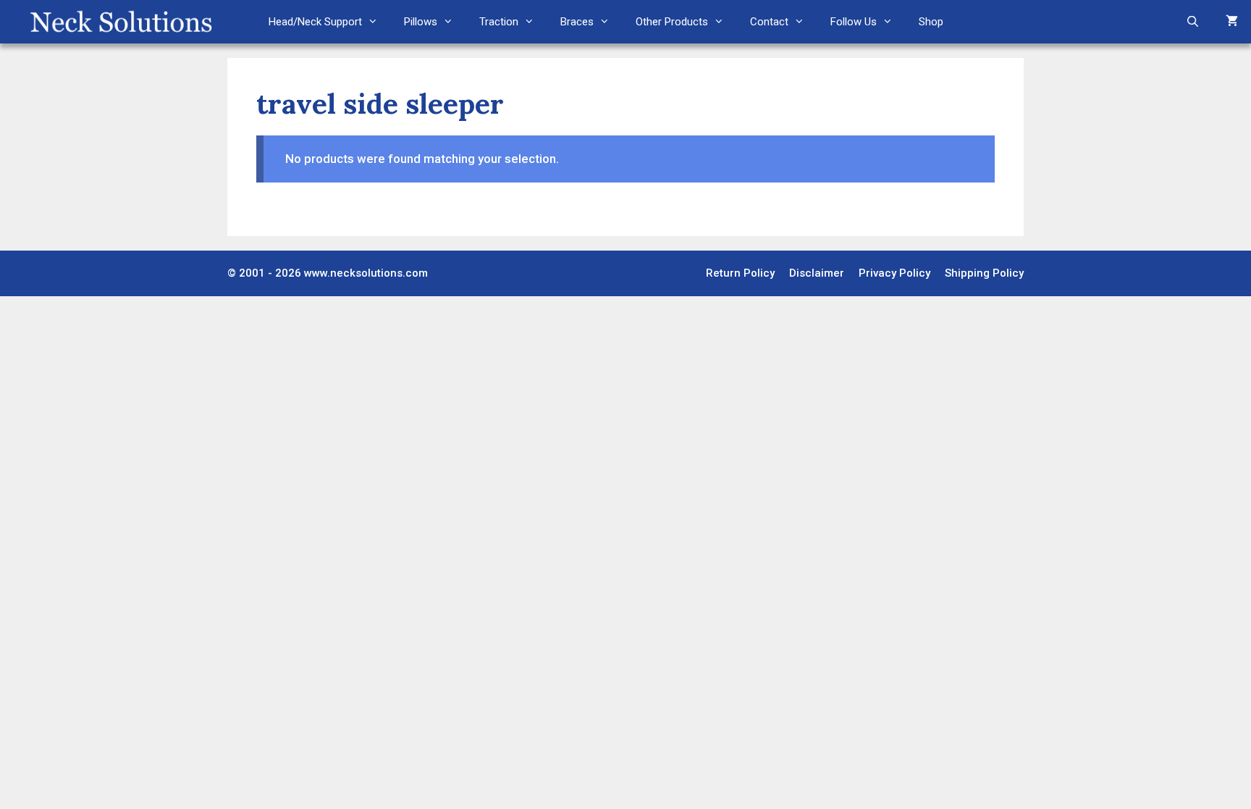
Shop (931, 21)
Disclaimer (816, 273)
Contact (769, 21)
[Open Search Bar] (1193, 21)
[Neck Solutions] (120, 21)
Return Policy (740, 273)
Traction (498, 21)
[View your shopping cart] (1232, 21)
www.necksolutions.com (366, 273)
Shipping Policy (984, 273)
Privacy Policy (894, 273)
